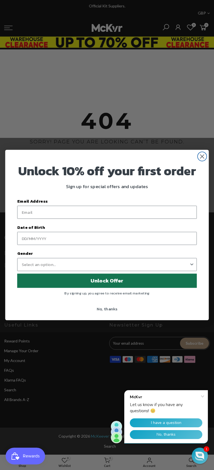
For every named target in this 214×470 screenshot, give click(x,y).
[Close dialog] (202, 156)
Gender (25, 253)
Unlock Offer (107, 281)
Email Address (32, 201)
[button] (200, 456)
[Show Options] (191, 264)
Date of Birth (31, 227)
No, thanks (107, 309)
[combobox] (105, 264)
